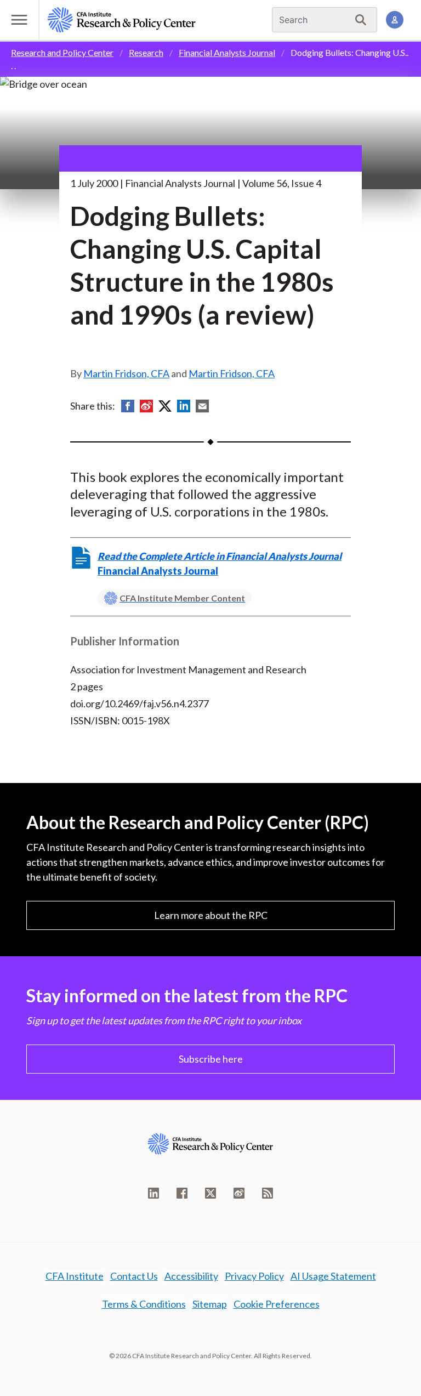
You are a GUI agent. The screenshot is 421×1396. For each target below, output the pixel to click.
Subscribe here (211, 1059)
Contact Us (134, 1276)
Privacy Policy (254, 1276)
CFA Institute (74, 1276)
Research (146, 52)
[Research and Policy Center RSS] (267, 1193)
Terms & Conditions (144, 1304)
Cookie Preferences (277, 1304)
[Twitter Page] (210, 1193)
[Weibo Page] (239, 1193)
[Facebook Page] (182, 1193)
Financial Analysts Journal (227, 52)
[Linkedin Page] (153, 1193)
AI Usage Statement (333, 1276)
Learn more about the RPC (211, 915)
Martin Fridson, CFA (126, 373)
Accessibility (191, 1276)
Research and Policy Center (62, 52)
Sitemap (209, 1304)
